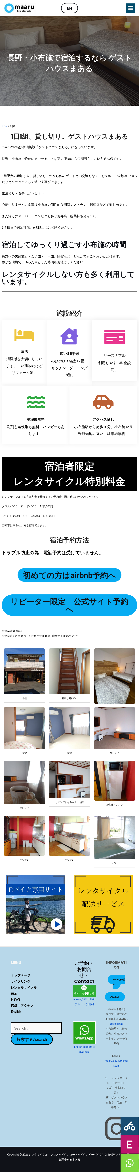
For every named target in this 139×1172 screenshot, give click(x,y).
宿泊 (14, 993)
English (16, 1011)
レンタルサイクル (24, 987)
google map (116, 1023)
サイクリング (20, 981)
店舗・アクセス (22, 1005)
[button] (69, 8)
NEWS (15, 999)
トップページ (20, 975)
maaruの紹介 (119, 982)
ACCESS (114, 996)
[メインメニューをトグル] (130, 8)
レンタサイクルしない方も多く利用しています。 (68, 278)
